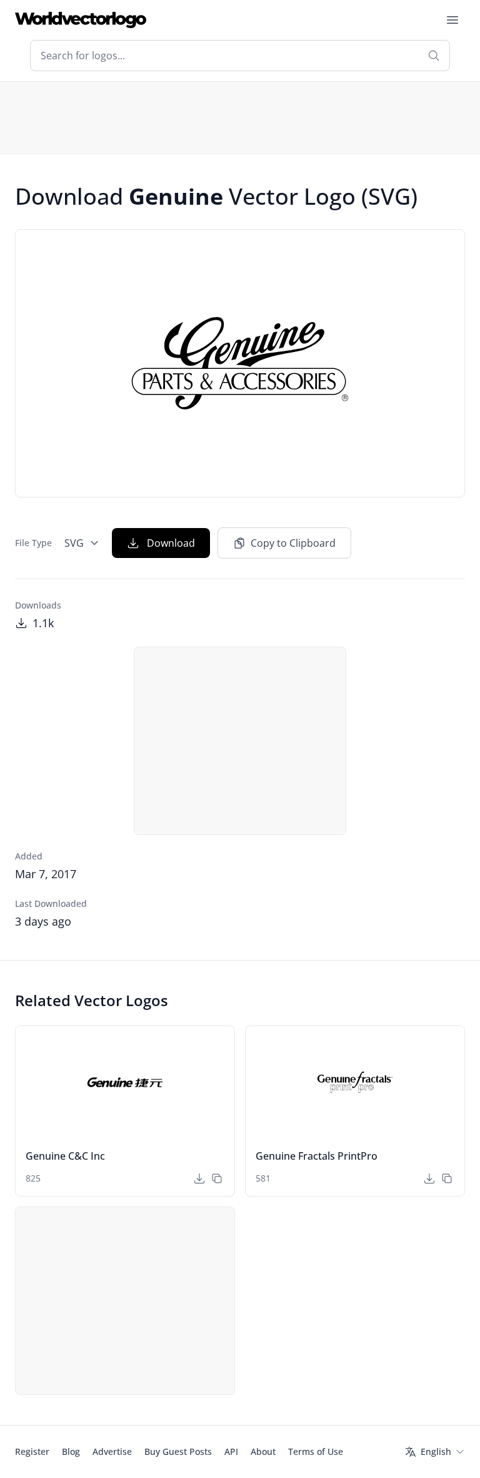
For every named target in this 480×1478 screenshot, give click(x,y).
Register (32, 1451)
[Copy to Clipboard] (216, 1178)
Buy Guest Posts (178, 1451)
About (263, 1451)
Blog (71, 1451)
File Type (33, 543)
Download (171, 543)
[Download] (199, 1178)
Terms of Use (315, 1451)
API (231, 1451)
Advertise (112, 1451)
